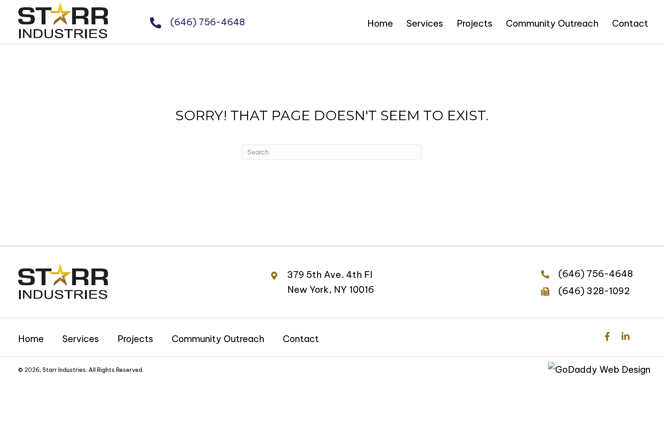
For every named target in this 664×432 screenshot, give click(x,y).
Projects (135, 339)
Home (31, 339)
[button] (607, 336)
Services (80, 339)
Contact (301, 339)
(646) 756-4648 (207, 22)
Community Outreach (218, 339)
